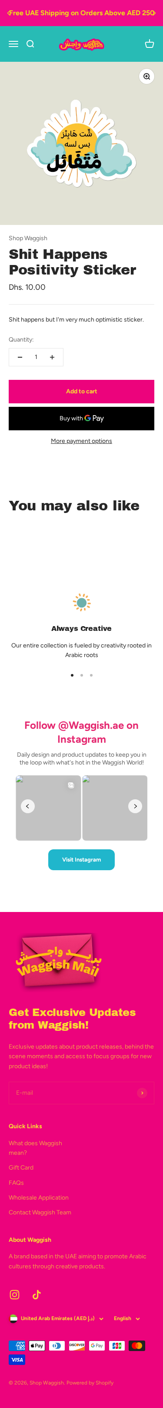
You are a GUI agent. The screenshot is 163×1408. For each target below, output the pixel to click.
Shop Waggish (28, 238)
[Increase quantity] (52, 357)
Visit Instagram (81, 859)
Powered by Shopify (90, 1383)
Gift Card (21, 1167)
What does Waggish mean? (35, 1148)
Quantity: (21, 339)
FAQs (16, 1183)
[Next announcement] (154, 13)
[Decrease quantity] (20, 357)
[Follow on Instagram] (14, 1295)
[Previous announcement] (8, 13)
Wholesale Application (39, 1197)
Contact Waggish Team (40, 1212)
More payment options (81, 441)
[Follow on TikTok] (37, 1295)
